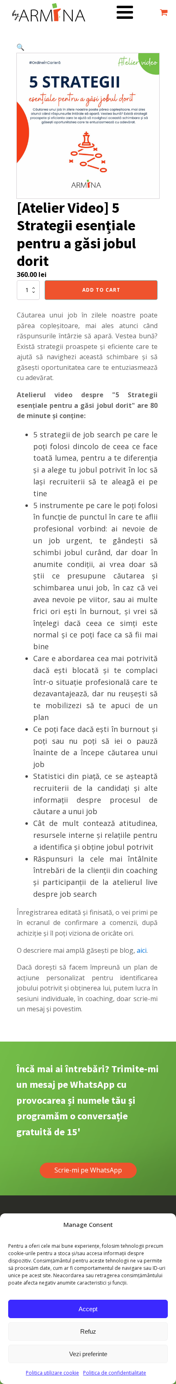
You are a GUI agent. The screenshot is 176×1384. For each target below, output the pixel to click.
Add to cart (101, 289)
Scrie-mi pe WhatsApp (88, 1170)
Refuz (88, 1331)
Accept (88, 1308)
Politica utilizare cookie (52, 1372)
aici (142, 950)
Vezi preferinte (88, 1353)
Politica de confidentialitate (114, 1372)
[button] (20, 47)
